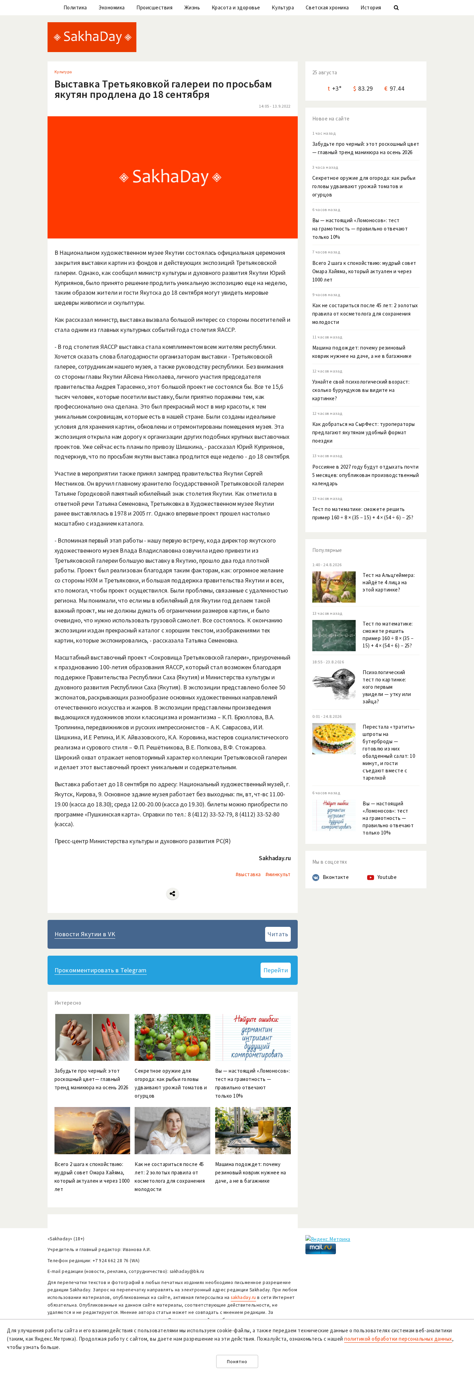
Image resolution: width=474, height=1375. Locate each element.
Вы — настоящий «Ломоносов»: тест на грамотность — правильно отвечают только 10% (360, 228)
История (371, 7)
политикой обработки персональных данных (398, 1338)
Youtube (387, 877)
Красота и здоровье (236, 7)
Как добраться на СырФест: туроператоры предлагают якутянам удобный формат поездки (363, 432)
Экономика (112, 7)
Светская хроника (327, 7)
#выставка (248, 874)
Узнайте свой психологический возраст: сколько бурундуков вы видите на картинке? (361, 390)
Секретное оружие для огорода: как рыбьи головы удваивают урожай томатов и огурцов (364, 186)
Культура (283, 7)
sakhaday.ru (243, 1297)
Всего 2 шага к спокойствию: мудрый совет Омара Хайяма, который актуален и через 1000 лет (364, 271)
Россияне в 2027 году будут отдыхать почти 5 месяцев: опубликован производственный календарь (365, 475)
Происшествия (154, 7)
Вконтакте (336, 877)
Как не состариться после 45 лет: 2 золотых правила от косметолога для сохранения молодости (365, 313)
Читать (278, 934)
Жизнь (192, 7)
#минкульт (278, 874)
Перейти (275, 970)
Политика (75, 7)
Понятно (237, 1362)
